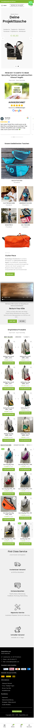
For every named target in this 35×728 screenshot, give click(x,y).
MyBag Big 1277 (25, 408)
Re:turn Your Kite (6, 688)
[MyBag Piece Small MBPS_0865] (25, 347)
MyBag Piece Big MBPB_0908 (25, 434)
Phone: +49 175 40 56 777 (10, 659)
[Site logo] (17, 5)
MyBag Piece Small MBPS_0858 (8, 408)
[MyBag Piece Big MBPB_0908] (25, 424)
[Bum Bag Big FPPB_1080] (25, 455)
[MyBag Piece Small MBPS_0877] (9, 373)
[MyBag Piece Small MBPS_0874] (9, 347)
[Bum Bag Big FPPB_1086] (9, 530)
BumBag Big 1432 (25, 539)
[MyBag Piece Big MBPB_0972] (25, 373)
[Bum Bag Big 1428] (9, 455)
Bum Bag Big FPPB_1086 (8, 539)
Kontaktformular (6, 690)
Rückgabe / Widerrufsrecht (9, 702)
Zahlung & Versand (7, 683)
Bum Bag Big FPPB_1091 (8, 489)
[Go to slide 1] (15, 66)
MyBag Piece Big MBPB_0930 (8, 434)
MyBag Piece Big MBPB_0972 (25, 382)
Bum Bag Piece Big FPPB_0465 (8, 513)
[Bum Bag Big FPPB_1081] (25, 504)
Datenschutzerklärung (7, 699)
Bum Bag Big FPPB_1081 (25, 513)
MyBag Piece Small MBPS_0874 (8, 357)
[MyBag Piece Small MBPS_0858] (9, 399)
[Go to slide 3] (18, 66)
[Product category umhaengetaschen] (25, 196)
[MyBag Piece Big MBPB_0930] (9, 424)
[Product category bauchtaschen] (17, 166)
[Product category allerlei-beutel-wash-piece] (9, 218)
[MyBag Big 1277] (25, 399)
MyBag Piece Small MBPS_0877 (8, 382)
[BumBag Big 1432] (25, 530)
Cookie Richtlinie (6, 704)
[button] (2, 38)
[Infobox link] (17, 568)
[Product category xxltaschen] (25, 218)
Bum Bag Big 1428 (9, 464)
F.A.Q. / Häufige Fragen (8, 685)
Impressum (5, 697)
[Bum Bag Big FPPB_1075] (25, 480)
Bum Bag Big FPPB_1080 (25, 464)
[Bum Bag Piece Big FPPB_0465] (9, 504)
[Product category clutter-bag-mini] (9, 196)
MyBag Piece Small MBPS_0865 (25, 357)
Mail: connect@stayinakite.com (11, 661)
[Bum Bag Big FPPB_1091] (9, 480)
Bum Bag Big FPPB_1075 (25, 489)
